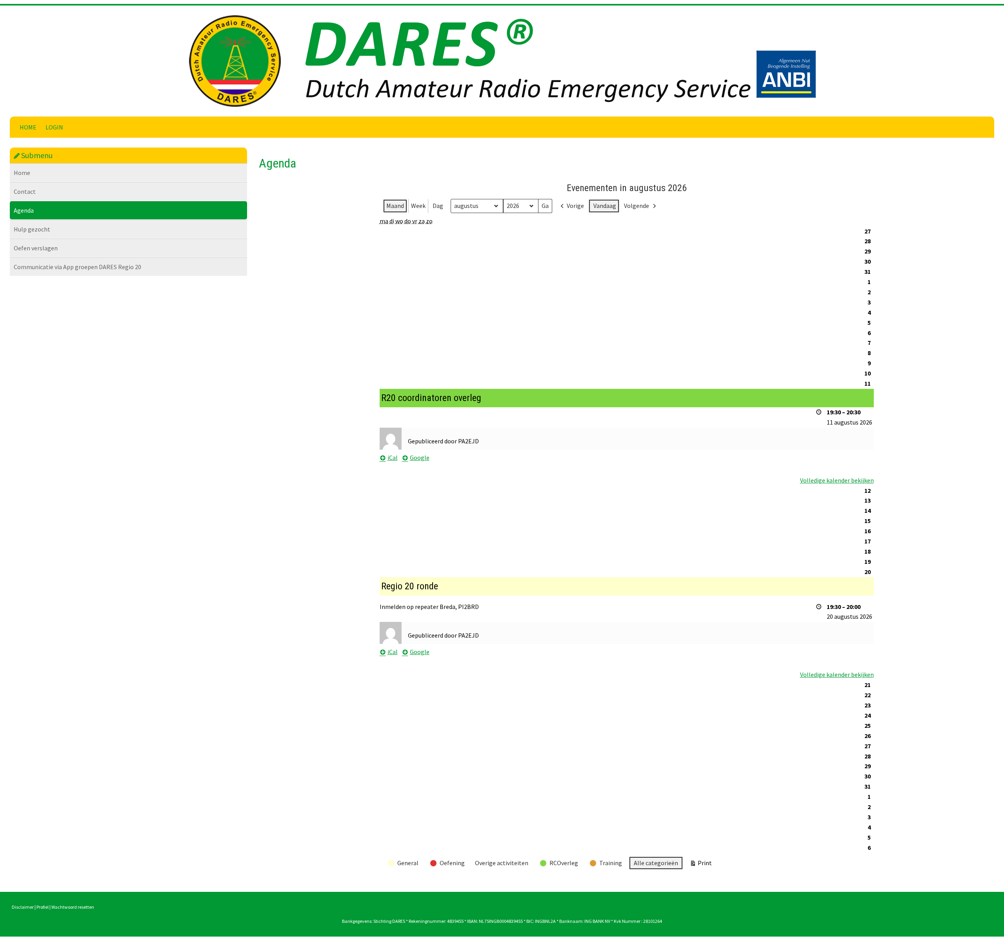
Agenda (24, 210)
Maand (395, 206)
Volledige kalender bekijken (837, 480)
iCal (392, 457)
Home (28, 127)
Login (54, 127)
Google (419, 457)
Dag (438, 206)
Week (418, 206)
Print (700, 864)
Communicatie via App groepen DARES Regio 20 (77, 267)
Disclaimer (23, 907)
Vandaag (604, 206)
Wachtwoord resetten (72, 907)
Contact (25, 191)
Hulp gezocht (32, 229)
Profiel (42, 907)
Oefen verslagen (36, 248)
